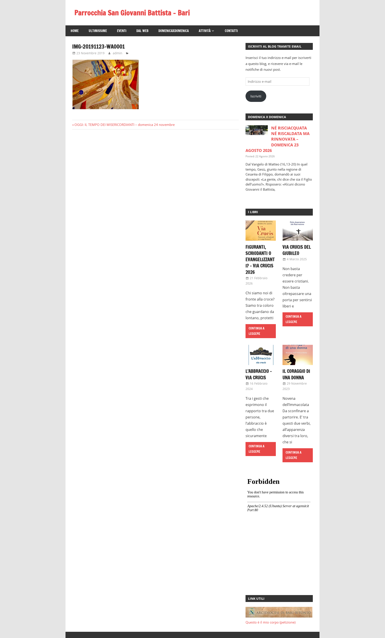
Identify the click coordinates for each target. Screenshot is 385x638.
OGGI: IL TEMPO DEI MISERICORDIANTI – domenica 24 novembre (124, 124)
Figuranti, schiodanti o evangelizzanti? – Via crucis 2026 (260, 259)
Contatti (231, 30)
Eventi (121, 30)
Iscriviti (255, 96)
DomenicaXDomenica (173, 30)
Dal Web (142, 30)
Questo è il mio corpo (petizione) (270, 622)
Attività (205, 30)
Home (75, 30)
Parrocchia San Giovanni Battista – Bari (132, 13)
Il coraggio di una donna (296, 374)
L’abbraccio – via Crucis (259, 374)
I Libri (253, 212)
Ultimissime (98, 30)
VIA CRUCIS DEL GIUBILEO (297, 250)
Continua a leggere (256, 331)
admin (117, 53)
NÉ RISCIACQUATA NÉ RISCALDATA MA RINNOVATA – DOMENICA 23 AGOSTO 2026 (277, 139)
